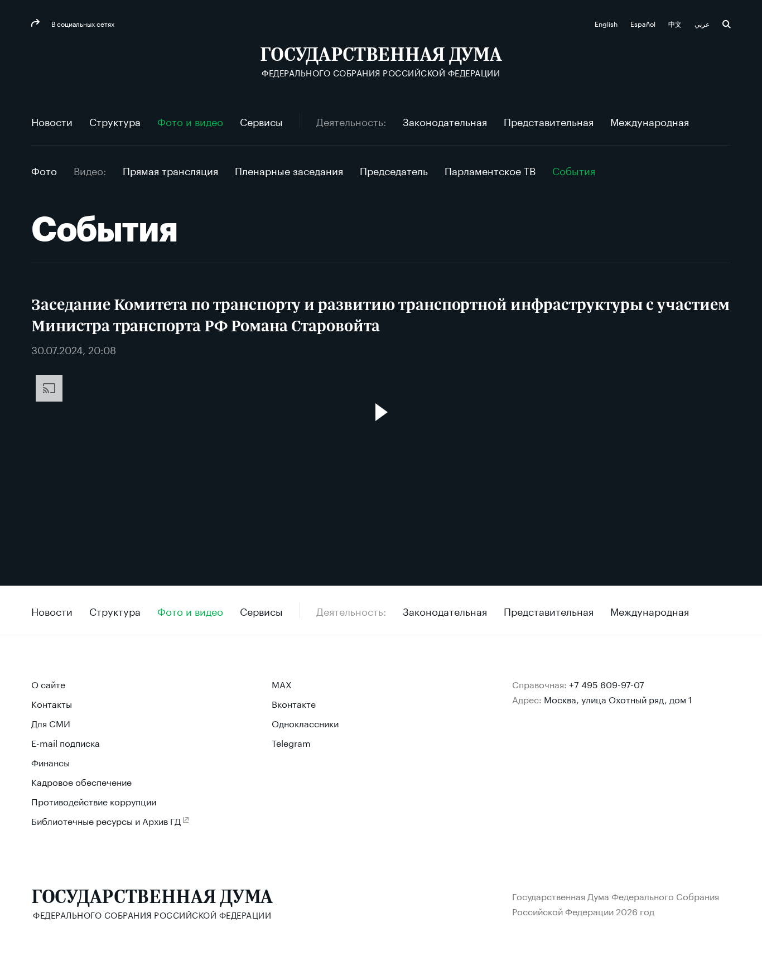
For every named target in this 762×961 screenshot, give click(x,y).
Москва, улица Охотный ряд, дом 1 (618, 699)
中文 (675, 23)
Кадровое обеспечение (81, 781)
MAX (282, 683)
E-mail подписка (65, 742)
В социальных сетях (82, 23)
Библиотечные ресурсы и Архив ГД (106, 820)
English (607, 23)
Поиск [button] (726, 24)
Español (643, 23)
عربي (703, 23)
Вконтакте (294, 703)
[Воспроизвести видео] (381, 412)
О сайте (48, 683)
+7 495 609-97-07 (606, 683)
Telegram (291, 742)
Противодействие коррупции (93, 801)
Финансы (50, 762)
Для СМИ (50, 723)
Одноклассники (305, 723)
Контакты (51, 703)
